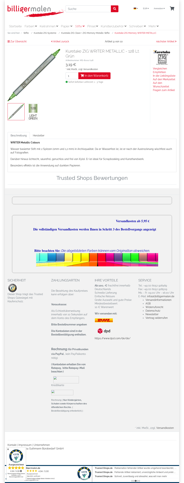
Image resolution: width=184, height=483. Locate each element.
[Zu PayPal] (62, 392)
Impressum (25, 445)
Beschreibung (19, 135)
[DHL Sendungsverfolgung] (107, 320)
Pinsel (91, 26)
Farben (30, 26)
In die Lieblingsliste (164, 75)
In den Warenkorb (96, 75)
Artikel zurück (60, 41)
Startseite (15, 26)
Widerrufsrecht (154, 307)
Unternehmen (42, 445)
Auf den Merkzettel (164, 79)
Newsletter (152, 314)
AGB (148, 303)
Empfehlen (159, 72)
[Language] (136, 8)
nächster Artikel (165, 41)
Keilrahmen (48, 26)
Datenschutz (153, 310)
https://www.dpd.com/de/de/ (112, 338)
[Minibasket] (172, 8)
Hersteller (38, 135)
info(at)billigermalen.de (160, 296)
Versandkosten (90, 69)
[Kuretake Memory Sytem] (162, 57)
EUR (145, 8)
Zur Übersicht (18, 41)
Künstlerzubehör (113, 26)
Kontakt (12, 445)
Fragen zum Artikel (164, 90)
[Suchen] (114, 8)
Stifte (79, 26)
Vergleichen (160, 68)
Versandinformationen (158, 299)
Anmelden (159, 8)
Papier (65, 26)
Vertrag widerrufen (157, 317)
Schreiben (136, 26)
